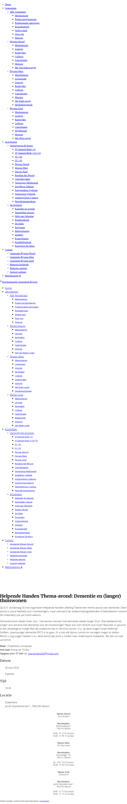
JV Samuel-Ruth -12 (25, 149)
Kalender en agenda (25, 208)
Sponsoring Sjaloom (25, 193)
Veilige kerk (21, 30)
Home (8, 4)
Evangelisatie (22, 238)
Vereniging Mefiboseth (26, 182)
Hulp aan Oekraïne (24, 216)
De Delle (19, 223)
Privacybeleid (44, 801)
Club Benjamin (22, 179)
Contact (9, 249)
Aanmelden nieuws (24, 212)
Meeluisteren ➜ (13, 275)
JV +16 (18, 156)
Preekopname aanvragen (27, 23)
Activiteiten (11, 141)
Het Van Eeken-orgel (25, 67)
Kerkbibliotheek (23, 242)
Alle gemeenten (18, 11)
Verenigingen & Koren (21, 145)
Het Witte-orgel (23, 138)
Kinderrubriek (22, 219)
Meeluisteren (21, 15)
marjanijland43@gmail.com (43, 653)
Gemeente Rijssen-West (22, 257)
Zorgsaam (20, 227)
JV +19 (18, 160)
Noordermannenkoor (25, 201)
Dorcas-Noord (22, 164)
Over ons (19, 34)
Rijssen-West (16, 71)
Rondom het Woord (24, 175)
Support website (18, 272)
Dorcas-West (21, 167)
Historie (19, 37)
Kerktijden (20, 52)
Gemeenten (10, 8)
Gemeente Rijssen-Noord (22, 253)
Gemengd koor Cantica (26, 197)
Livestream (20, 78)
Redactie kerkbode (19, 264)
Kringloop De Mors (25, 246)
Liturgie (19, 49)
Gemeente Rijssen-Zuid (22, 260)
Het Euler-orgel (23, 101)
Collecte (19, 56)
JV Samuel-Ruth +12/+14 (28, 153)
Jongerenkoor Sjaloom (26, 190)
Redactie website (18, 268)
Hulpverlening (22, 231)
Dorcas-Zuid (21, 171)
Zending (19, 234)
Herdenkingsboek (23, 104)
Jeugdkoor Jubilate (24, 186)
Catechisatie (21, 60)
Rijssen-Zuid (16, 108)
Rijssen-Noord (17, 41)
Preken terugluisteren (25, 19)
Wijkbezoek (21, 130)
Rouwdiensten (22, 26)
